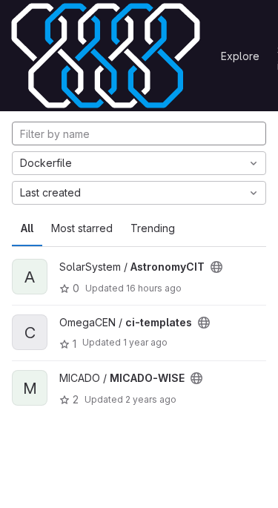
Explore (240, 56)
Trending (152, 228)
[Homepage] (105, 55)
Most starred (82, 228)
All (27, 228)
